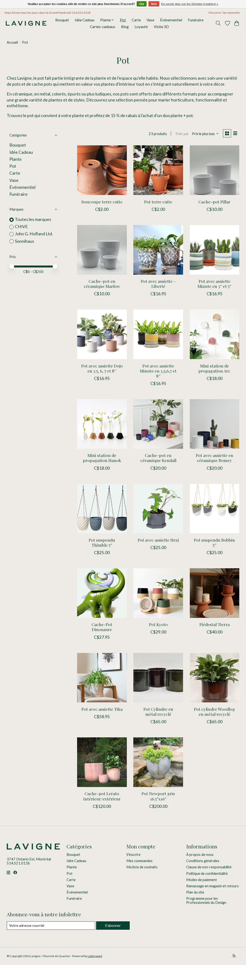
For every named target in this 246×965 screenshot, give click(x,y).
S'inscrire (133, 855)
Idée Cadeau (84, 20)
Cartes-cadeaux (102, 26)
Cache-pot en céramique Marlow (102, 283)
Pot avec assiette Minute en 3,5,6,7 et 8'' (158, 371)
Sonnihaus (24, 241)
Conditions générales (202, 861)
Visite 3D (161, 26)
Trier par (182, 134)
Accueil (12, 42)
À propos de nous (200, 855)
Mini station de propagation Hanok (102, 457)
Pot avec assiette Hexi (158, 540)
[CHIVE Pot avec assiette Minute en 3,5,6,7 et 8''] (158, 334)
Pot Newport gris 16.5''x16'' (158, 796)
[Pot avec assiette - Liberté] (158, 250)
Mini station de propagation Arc (214, 368)
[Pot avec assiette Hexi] (158, 508)
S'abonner (113, 926)
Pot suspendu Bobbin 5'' (214, 542)
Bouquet (62, 20)
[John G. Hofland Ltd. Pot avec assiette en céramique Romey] (215, 424)
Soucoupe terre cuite (102, 201)
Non (154, 4)
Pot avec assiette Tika (102, 709)
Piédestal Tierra (214, 624)
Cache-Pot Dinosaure (102, 627)
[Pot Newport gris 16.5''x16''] (158, 762)
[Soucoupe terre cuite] (102, 170)
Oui (141, 4)
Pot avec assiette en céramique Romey (214, 457)
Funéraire (195, 20)
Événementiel (171, 20)
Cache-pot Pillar (214, 201)
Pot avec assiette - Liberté (158, 283)
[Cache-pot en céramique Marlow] (102, 250)
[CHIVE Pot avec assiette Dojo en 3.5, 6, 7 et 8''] (102, 334)
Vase (150, 20)
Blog (125, 26)
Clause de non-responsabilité (209, 867)
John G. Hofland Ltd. (34, 233)
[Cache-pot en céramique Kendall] (158, 424)
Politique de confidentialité (207, 873)
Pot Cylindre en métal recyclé (158, 711)
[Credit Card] (234, 956)
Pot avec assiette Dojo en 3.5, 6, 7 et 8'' (102, 368)
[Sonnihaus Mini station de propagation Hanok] (102, 424)
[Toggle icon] (218, 23)
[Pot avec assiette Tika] (102, 678)
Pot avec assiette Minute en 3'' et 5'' (214, 283)
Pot (123, 20)
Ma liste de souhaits (142, 867)
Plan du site (195, 892)
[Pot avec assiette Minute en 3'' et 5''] (215, 250)
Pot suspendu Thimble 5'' (102, 542)
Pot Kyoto (158, 624)
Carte (136, 20)
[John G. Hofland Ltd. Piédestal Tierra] (215, 593)
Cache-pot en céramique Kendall (158, 457)
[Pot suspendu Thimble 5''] (102, 508)
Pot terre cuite (158, 201)
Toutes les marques (33, 219)
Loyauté (141, 26)
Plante (15, 159)
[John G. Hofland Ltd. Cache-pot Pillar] (215, 170)
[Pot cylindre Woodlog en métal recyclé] (215, 678)
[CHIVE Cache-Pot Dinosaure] (102, 593)
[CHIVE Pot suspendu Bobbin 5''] (215, 508)
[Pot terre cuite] (158, 170)
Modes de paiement (201, 880)
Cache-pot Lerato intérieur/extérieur (102, 796)
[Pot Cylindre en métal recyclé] (158, 678)
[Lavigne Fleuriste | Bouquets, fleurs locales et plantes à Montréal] (26, 23)
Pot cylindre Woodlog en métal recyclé (214, 711)
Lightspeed (95, 956)
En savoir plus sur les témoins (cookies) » (189, 4)
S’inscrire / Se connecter (224, 12)
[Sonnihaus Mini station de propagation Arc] (215, 334)
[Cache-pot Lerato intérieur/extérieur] (102, 762)
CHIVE (21, 226)
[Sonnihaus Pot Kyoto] (158, 593)
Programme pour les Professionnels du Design (206, 900)
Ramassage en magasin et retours (212, 886)
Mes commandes (139, 861)
